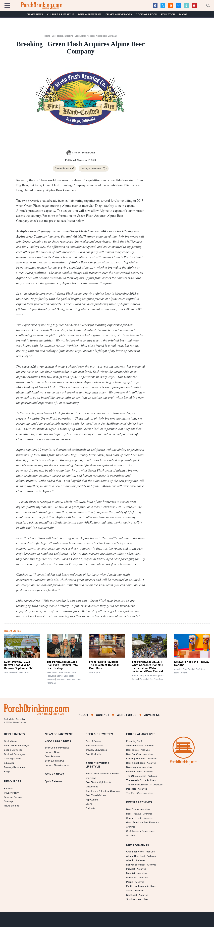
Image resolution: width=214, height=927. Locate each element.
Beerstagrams (133, 767)
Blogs (183, 14)
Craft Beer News (135, 851)
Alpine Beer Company (61, 190)
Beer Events (64, 672)
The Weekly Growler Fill (138, 784)
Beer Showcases (94, 745)
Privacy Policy (11, 792)
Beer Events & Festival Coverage (102, 791)
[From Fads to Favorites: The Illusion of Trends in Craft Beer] (107, 646)
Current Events (134, 818)
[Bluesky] (178, 5)
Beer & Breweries (89, 14)
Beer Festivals (10, 672)
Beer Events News (54, 760)
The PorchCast (156, 679)
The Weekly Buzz (135, 780)
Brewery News (52, 752)
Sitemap (8, 801)
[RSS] (170, 5)
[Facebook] (155, 5)
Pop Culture (91, 799)
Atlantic (177, 669)
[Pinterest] (194, 5)
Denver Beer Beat (65, 676)
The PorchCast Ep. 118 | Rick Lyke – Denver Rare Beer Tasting (62, 665)
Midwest (130, 868)
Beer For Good (134, 754)
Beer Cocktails (93, 754)
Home (47, 36)
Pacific (129, 882)
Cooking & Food (146, 14)
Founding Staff (134, 741)
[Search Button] (206, 5)
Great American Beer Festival (141, 822)
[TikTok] (186, 5)
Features (51, 679)
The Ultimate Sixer (136, 776)
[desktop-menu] (7, 5)
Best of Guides (93, 741)
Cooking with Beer (135, 758)
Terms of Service (13, 797)
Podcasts (71, 679)
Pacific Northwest (135, 886)
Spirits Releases (53, 781)
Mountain (61, 679)
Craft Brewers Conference (140, 831)
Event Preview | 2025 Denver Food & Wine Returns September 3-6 (18, 665)
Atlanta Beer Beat (135, 856)
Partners (8, 788)
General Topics (134, 771)
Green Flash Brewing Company (64, 185)
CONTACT (102, 715)
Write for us (126, 715)
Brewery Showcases (96, 749)
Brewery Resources (14, 767)
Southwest (131, 899)
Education (168, 14)
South (129, 890)
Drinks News (35, 14)
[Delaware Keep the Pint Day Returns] (192, 646)
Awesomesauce (134, 745)
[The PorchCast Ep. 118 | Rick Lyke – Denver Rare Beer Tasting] (64, 646)
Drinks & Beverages (118, 14)
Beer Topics (57, 36)
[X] (162, 5)
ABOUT (83, 715)
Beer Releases (52, 756)
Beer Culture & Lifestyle (16, 745)
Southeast (131, 895)
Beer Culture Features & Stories (102, 773)
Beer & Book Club (135, 763)
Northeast (131, 877)
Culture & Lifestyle (60, 14)
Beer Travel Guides (95, 795)
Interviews (90, 778)
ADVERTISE (152, 715)
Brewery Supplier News (57, 765)
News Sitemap (11, 805)
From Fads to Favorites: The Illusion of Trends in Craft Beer (104, 665)
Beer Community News (57, 747)
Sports (88, 803)
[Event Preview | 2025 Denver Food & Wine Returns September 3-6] (22, 646)
